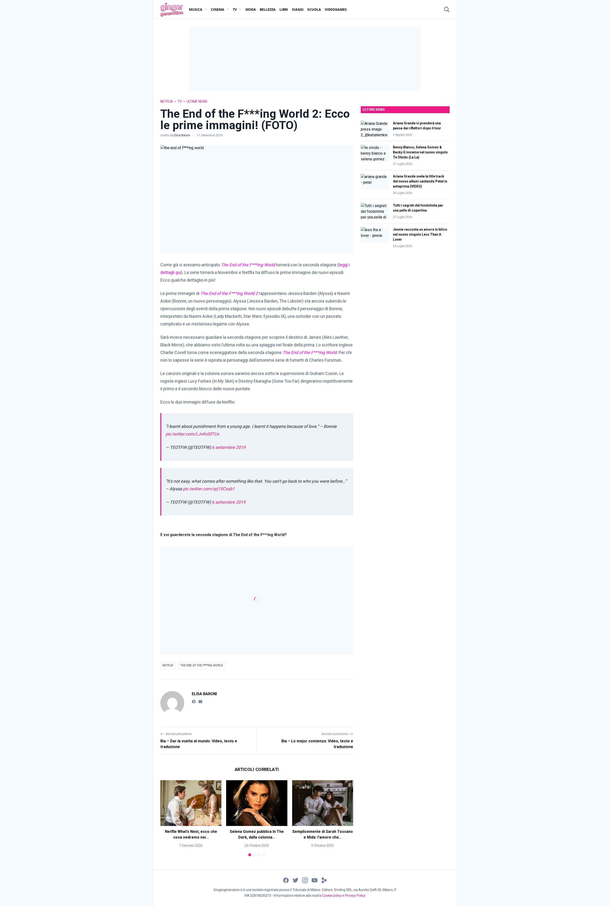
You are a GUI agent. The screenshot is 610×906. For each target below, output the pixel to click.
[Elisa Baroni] (172, 703)
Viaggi (298, 9)
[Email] (200, 701)
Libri (284, 9)
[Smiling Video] (324, 880)
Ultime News (197, 101)
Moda (250, 9)
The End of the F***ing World (201, 665)
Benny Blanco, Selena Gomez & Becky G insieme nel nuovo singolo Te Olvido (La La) (420, 152)
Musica (195, 9)
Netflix (166, 101)
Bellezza (268, 9)
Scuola (314, 9)
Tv (235, 9)
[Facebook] (194, 701)
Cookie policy (332, 895)
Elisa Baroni (182, 135)
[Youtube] (314, 880)
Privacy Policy (355, 895)
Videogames (336, 9)
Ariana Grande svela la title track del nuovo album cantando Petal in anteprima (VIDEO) (420, 181)
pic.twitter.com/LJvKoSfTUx (192, 433)
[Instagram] (305, 880)
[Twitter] (295, 880)
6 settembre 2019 (228, 447)
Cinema (217, 9)
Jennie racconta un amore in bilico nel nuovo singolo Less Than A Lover (420, 234)
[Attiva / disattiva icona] (446, 9)
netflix (168, 665)
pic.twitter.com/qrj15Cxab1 (209, 488)
